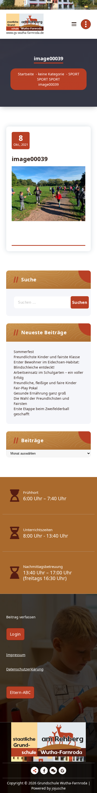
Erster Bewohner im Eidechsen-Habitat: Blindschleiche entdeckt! (46, 365)
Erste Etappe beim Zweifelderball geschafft (41, 411)
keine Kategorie (51, 74)
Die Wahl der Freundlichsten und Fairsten (41, 401)
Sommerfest (24, 351)
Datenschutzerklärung (25, 669)
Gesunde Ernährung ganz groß (40, 393)
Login (15, 634)
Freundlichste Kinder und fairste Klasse (47, 357)
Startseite (26, 74)
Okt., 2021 (20, 140)
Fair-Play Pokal (26, 388)
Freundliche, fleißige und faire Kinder (45, 382)
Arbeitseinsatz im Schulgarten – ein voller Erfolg (48, 375)
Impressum (15, 654)
